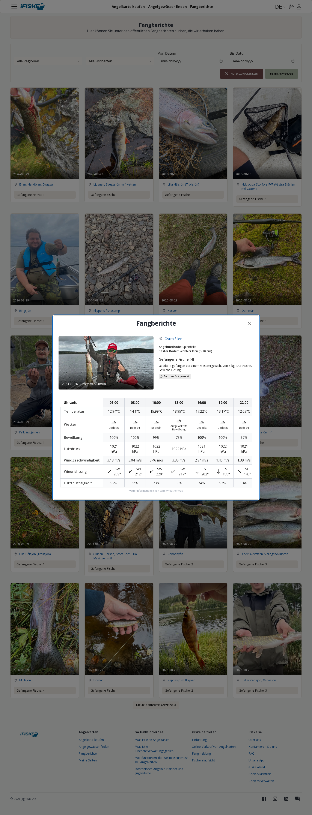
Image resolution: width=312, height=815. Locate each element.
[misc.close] (249, 323)
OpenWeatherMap (171, 491)
